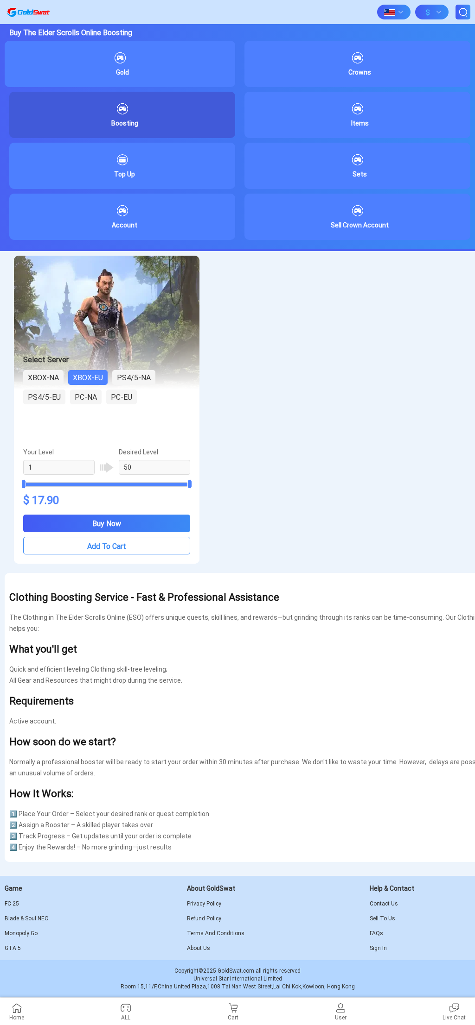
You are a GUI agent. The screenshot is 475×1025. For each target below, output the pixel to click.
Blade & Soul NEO (27, 918)
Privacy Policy (204, 903)
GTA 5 (13, 948)
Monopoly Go (21, 933)
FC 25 (12, 903)
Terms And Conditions (215, 933)
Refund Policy (204, 918)
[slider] (106, 484)
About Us (198, 948)
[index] (28, 12)
